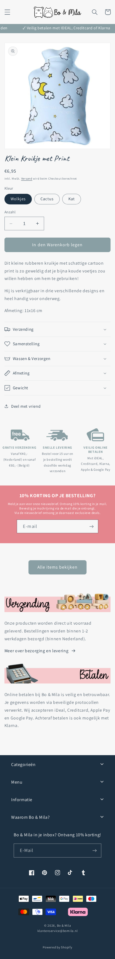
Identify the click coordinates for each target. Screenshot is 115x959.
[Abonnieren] (94, 850)
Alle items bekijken (57, 567)
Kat (71, 198)
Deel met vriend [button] (25, 406)
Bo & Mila (64, 925)
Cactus (47, 198)
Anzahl (10, 211)
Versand (26, 178)
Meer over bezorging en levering (36, 651)
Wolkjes (18, 198)
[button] (7, 12)
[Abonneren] (91, 526)
